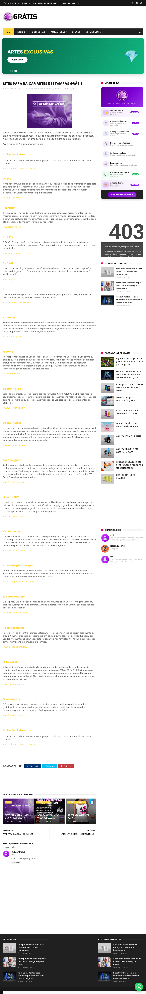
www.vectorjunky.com (14, 550)
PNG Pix (8, 237)
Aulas (36, 88)
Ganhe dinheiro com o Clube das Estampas (127, 425)
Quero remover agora (24, 59)
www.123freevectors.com (15, 612)
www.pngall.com (11, 279)
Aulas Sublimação (48, 88)
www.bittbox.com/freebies (16, 302)
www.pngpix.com (11, 253)
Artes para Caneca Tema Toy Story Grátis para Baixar (129, 387)
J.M (112, 535)
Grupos (76, 32)
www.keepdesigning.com (15, 646)
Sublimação (68, 88)
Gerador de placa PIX (69, 3)
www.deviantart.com (13, 516)
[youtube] (141, 3)
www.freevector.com (13, 684)
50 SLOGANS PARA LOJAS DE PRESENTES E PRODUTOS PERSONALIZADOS (129, 465)
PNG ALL (8, 263)
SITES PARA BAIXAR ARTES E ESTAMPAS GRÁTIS (18, 816)
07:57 (15, 855)
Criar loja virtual (27, 3)
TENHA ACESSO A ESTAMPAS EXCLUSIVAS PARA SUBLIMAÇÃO (47, 815)
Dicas (59, 88)
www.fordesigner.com (14, 482)
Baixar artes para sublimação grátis (125, 399)
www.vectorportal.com (14, 445)
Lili (111, 557)
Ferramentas (58, 32)
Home (9, 32)
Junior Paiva (18, 852)
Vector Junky (12, 531)
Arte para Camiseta (76, 802)
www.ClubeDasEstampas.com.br (19, 168)
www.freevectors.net (13, 715)
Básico (21, 32)
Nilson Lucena (117, 546)
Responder (16, 863)
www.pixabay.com (12, 226)
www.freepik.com (11, 373)
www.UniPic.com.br (12, 197)
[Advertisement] (91, 17)
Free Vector (11, 662)
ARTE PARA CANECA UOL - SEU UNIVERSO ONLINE (129, 412)
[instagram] (137, 3)
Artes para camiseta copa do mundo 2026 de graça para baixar (128, 285)
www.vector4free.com (14, 407)
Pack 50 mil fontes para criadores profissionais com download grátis (129, 299)
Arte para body (43, 802)
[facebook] (132, 3)
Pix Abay (9, 208)
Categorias (38, 32)
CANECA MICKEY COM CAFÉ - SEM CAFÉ (127, 451)
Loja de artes (93, 32)
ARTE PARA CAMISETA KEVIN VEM (78, 816)
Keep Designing (13, 628)
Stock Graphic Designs (18, 565)
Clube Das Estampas (17, 154)
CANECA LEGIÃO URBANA (128, 436)
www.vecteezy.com (12, 336)
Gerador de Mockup (47, 3)
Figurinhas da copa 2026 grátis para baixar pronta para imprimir (129, 361)
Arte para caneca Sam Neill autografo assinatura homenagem (129, 271)
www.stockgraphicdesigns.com (18, 581)
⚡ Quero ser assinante (122, 194)
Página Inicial (9, 3)
